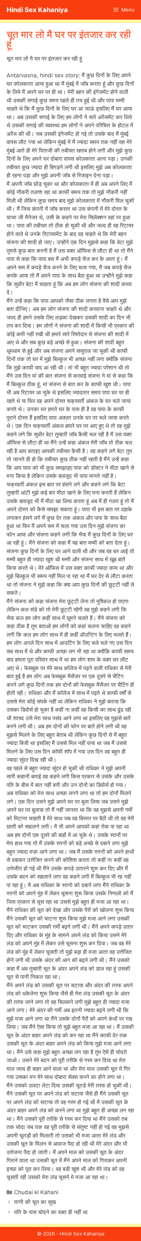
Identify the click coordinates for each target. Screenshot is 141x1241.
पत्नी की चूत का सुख (35, 1202)
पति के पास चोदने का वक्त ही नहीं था (51, 1212)
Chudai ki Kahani (36, 1192)
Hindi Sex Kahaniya (37, 10)
